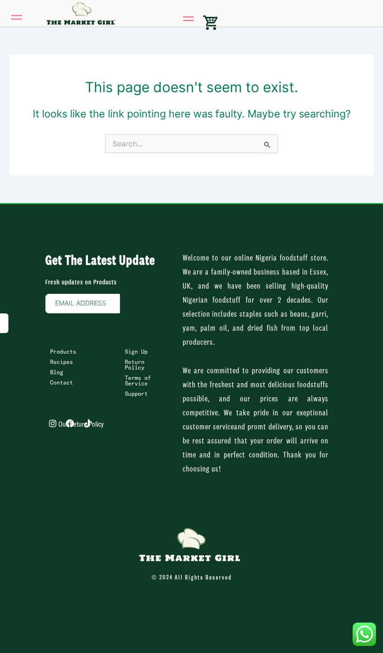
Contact (61, 383)
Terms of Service (138, 381)
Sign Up (136, 352)
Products (63, 352)
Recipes (61, 362)
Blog (56, 373)
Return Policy (134, 365)
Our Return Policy (81, 424)
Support (136, 394)
